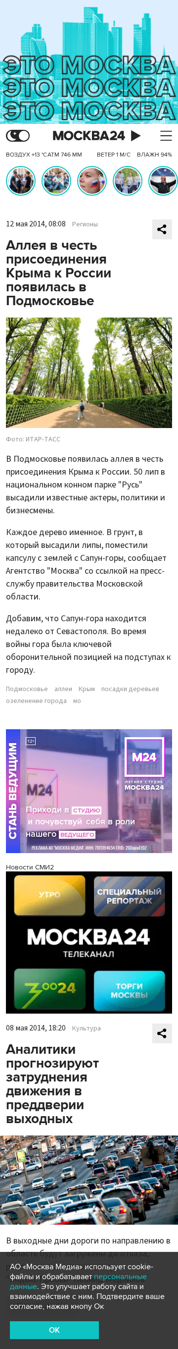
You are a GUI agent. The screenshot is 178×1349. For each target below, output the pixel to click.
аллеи (63, 689)
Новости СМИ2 (30, 867)
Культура (86, 1028)
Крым (87, 689)
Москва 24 (89, 136)
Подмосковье (27, 689)
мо (77, 701)
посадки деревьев (130, 689)
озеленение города (36, 701)
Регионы (85, 224)
